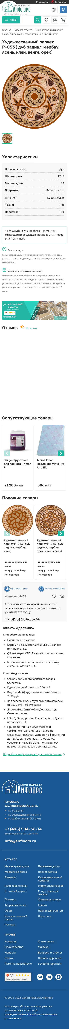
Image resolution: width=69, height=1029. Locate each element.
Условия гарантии (50, 963)
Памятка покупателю (18, 963)
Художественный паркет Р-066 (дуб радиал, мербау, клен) (17, 545)
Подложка (44, 916)
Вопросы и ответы (50, 952)
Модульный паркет (50, 885)
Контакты (42, 2)
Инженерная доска (17, 866)
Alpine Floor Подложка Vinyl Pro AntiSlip (50, 463)
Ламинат (10, 877)
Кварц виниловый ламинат (50, 879)
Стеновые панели (49, 899)
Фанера (10, 924)
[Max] (58, 977)
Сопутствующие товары (48, 892)
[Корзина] (63, 19)
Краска (42, 905)
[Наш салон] (34, 310)
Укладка (43, 947)
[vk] (40, 977)
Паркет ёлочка (47, 871)
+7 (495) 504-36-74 (23, 829)
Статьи (9, 958)
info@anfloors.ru (20, 841)
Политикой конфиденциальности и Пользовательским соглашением (31, 1014)
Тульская (60, 2)
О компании (46, 941)
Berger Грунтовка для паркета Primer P (17, 463)
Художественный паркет (16, 917)
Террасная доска (15, 905)
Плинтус (10, 899)
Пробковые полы (16, 885)
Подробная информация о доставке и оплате (32, 754)
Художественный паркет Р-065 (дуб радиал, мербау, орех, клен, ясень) (50, 545)
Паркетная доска (49, 866)
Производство (14, 947)
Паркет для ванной (50, 910)
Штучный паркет (16, 891)
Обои (8, 910)
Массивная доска (16, 871)
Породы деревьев (49, 958)
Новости (10, 952)
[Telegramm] (49, 977)
